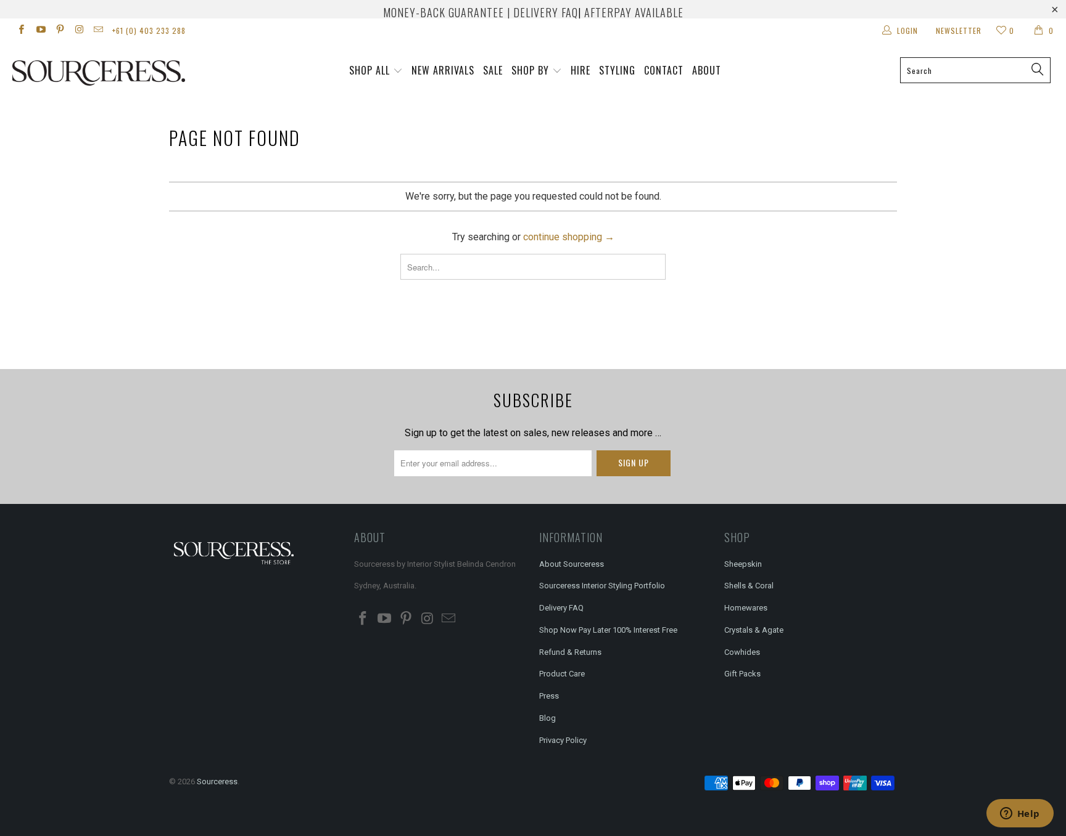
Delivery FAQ (561, 607)
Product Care (562, 673)
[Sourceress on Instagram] (78, 30)
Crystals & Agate (753, 630)
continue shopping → (568, 237)
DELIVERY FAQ (545, 12)
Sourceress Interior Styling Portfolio (602, 585)
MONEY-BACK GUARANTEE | (446, 12)
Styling (617, 70)
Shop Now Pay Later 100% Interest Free (608, 630)
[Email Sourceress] (98, 30)
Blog (547, 718)
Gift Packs (742, 673)
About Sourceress (571, 564)
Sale (493, 70)
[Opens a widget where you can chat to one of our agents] (1020, 814)
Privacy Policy (563, 740)
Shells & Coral (749, 585)
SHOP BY (530, 70)
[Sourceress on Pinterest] (59, 30)
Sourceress (217, 781)
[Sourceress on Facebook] (20, 30)
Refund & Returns (570, 652)
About (706, 70)
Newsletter (958, 30)
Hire (580, 70)
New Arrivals (442, 70)
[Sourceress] (91, 73)
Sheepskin (743, 564)
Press (549, 695)
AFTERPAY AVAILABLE (634, 12)
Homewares (745, 607)
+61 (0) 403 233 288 (149, 30)
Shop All (369, 70)
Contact (664, 70)
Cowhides (742, 652)
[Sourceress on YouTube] (40, 30)
